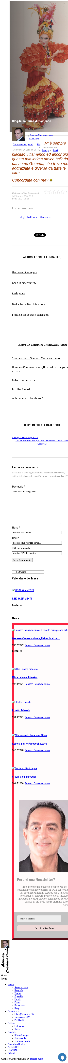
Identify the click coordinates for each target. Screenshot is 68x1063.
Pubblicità (19, 1020)
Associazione (21, 987)
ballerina (32, 217)
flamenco (45, 217)
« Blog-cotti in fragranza (25, 437)
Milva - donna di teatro (24, 677)
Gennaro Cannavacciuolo (41, 135)
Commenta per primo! (23, 144)
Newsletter (13, 1047)
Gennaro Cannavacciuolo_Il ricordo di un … (36, 638)
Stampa (45, 150)
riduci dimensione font (60, 148)
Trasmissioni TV (22, 1017)
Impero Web (36, 1058)
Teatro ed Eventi (22, 1041)
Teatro (18, 993)
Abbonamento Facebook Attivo (29, 743)
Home (11, 984)
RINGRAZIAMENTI (22, 598)
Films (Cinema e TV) (24, 1014)
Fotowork (19, 1026)
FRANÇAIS (13, 1050)
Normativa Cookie (16, 1044)
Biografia (19, 990)
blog (22, 217)
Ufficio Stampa (22, 1035)
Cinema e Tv (13, 1011)
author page (34, 138)
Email (55, 150)
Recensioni (20, 1005)
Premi (17, 1002)
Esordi (17, 999)
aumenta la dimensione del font (63, 148)
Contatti (12, 1032)
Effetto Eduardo (21, 710)
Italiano (11, 1053)
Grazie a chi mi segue (24, 776)
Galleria (11, 1023)
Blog (39, 144)
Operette (19, 996)
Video (17, 1029)
